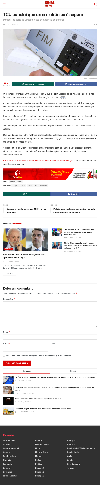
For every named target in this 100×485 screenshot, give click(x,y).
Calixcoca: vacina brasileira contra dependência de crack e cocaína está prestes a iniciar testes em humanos (54, 388)
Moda (37, 448)
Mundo (38, 456)
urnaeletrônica (41, 185)
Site (53, 343)
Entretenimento (10, 475)
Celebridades (9, 440)
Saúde (70, 460)
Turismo (70, 468)
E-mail (6, 343)
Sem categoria (73, 464)
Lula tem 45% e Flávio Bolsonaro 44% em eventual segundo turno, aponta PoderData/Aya (79, 232)
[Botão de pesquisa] (95, 4)
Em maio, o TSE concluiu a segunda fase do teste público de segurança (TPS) (39, 160)
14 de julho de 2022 (10, 24)
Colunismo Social (11, 448)
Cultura (6, 452)
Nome (6, 332)
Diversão (7, 460)
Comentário (9, 299)
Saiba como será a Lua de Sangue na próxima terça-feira (38, 398)
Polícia (38, 460)
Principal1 (39, 468)
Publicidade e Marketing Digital (81, 448)
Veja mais (11, 272)
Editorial (7, 468)
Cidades (6, 444)
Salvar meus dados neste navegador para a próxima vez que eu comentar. (38, 355)
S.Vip (69, 456)
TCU (23, 185)
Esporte (38, 440)
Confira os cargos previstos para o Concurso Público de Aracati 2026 (43, 408)
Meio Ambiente (42, 444)
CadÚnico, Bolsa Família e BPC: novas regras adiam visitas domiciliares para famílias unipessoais (55, 377)
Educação (7, 471)
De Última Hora (9, 456)
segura (15, 185)
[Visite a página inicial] (50, 4)
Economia (7, 464)
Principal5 (71, 444)
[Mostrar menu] (4, 4)
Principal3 (39, 475)
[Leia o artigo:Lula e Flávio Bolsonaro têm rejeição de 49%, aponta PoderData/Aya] (25, 239)
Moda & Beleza (41, 452)
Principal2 (39, 471)
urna (30, 185)
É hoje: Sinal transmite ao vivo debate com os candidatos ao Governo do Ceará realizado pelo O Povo (80, 245)
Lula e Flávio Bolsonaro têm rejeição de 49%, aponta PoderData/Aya (24, 256)
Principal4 (71, 440)
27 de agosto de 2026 (12, 261)
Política (8, 249)
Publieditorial (73, 452)
